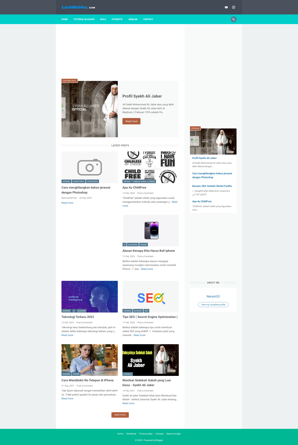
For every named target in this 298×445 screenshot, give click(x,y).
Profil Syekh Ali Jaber (142, 96)
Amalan (133, 19)
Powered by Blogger (153, 440)
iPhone (143, 245)
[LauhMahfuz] (82, 7)
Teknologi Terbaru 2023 (77, 317)
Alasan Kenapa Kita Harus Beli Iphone (148, 251)
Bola (103, 19)
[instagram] (233, 7)
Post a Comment (145, 193)
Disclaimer (131, 433)
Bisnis (152, 181)
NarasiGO (213, 296)
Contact (148, 19)
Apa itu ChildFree (134, 187)
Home (64, 19)
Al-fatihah (133, 245)
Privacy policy (146, 433)
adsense (66, 181)
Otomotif (117, 19)
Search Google (174, 433)
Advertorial (78, 181)
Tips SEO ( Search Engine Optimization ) (150, 317)
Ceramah (128, 374)
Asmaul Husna (139, 181)
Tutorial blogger (84, 19)
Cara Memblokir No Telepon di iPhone (87, 380)
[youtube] (226, 7)
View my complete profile (213, 304)
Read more (133, 121)
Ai (124, 245)
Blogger (81, 311)
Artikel (127, 181)
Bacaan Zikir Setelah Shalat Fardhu (212, 186)
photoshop (92, 181)
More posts (120, 415)
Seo (146, 311)
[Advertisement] (120, 51)
